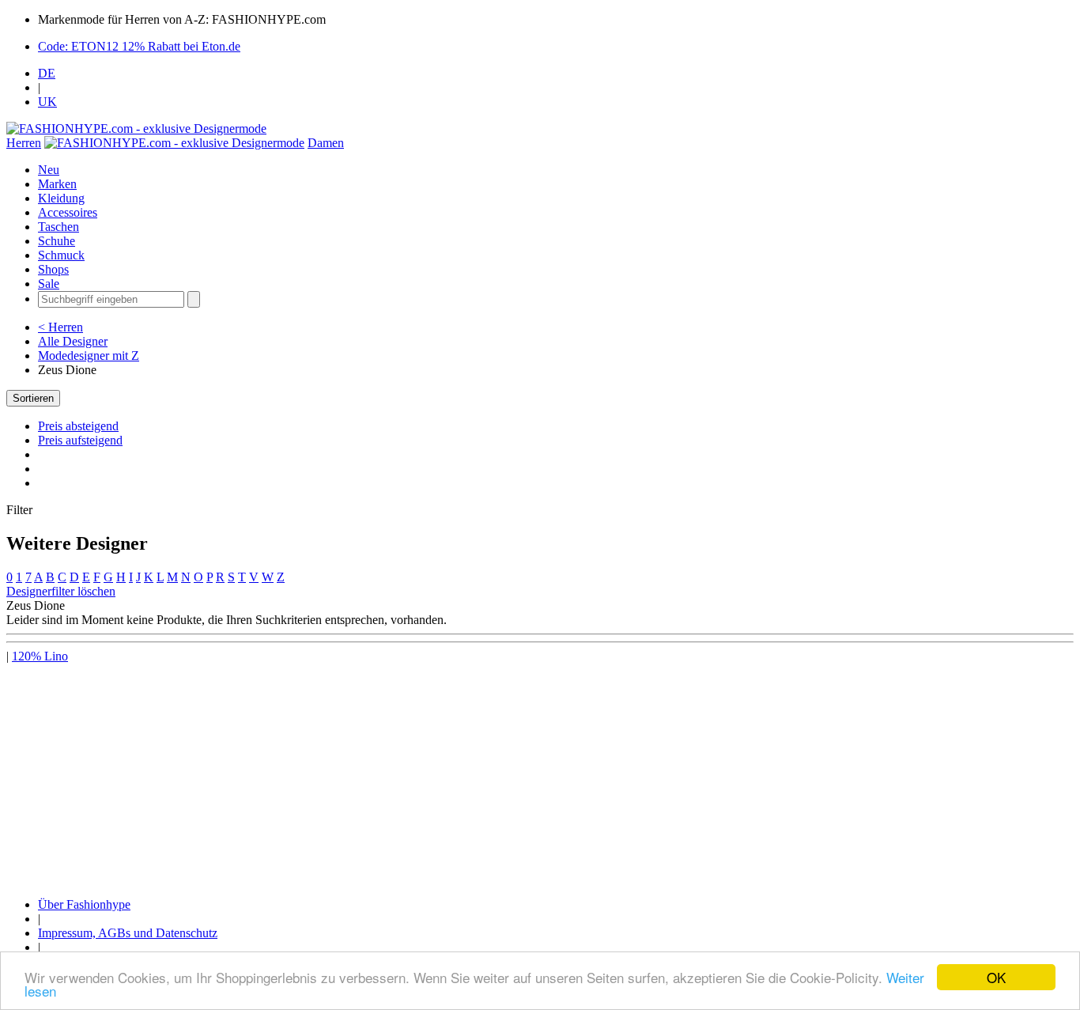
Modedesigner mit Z (88, 355)
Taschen (58, 226)
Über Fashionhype (84, 904)
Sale (48, 283)
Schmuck (61, 255)
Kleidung (61, 198)
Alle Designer (73, 341)
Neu (48, 169)
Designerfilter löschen (60, 591)
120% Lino (40, 656)
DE (46, 73)
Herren (23, 142)
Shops (53, 269)
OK (996, 977)
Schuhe (56, 241)
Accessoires (67, 212)
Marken (57, 184)
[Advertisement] (480, 774)
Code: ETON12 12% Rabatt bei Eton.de (139, 46)
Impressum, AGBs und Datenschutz (127, 933)
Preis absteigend (78, 426)
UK (47, 101)
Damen (326, 142)
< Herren (60, 327)
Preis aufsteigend (80, 440)
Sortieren (33, 398)
